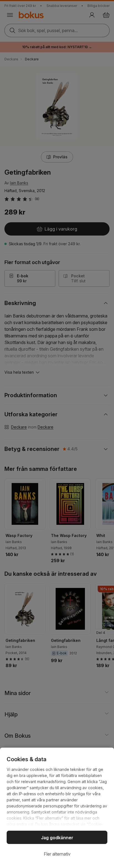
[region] (57, 806)
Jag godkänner (57, 837)
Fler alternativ (57, 854)
